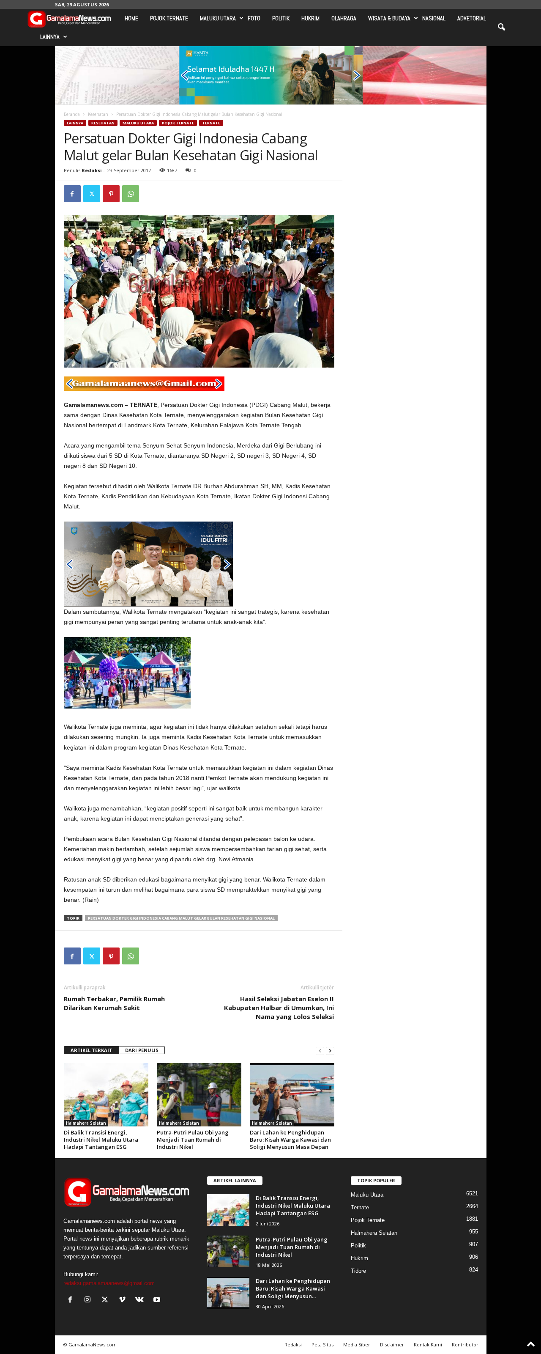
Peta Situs (322, 1344)
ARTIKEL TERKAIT (91, 1050)
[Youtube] (158, 1300)
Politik (281, 18)
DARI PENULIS (141, 1050)
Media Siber (356, 1344)
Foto (254, 18)
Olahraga (343, 18)
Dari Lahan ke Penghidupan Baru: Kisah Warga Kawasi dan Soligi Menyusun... (293, 1288)
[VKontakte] (141, 1300)
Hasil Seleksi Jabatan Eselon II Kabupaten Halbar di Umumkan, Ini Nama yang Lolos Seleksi (279, 1007)
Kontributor (465, 1344)
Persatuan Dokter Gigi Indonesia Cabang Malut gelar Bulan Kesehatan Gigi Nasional (181, 918)
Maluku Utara (218, 18)
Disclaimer (392, 1344)
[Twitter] (91, 193)
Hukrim (310, 18)
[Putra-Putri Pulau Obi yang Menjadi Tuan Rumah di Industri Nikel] (199, 1094)
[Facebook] (72, 193)
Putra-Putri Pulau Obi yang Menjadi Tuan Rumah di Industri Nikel (193, 1140)
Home (131, 18)
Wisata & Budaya (389, 18)
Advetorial (471, 18)
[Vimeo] (124, 1300)
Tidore (358, 1271)
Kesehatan (98, 114)
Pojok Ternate (169, 18)
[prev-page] (320, 1050)
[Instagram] (89, 1300)
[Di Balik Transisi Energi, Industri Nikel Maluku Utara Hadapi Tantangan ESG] (106, 1094)
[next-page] (330, 1050)
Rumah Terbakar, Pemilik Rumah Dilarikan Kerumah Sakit (114, 1003)
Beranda (72, 114)
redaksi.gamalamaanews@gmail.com (109, 1283)
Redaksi (92, 170)
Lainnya (50, 37)
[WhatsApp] (130, 193)
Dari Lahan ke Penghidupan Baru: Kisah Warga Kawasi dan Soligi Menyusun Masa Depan (290, 1140)
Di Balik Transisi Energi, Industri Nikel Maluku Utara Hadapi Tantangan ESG (101, 1140)
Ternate (211, 123)
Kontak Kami (428, 1344)
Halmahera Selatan (86, 1123)
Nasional (433, 18)
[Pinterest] (111, 193)
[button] (501, 27)
